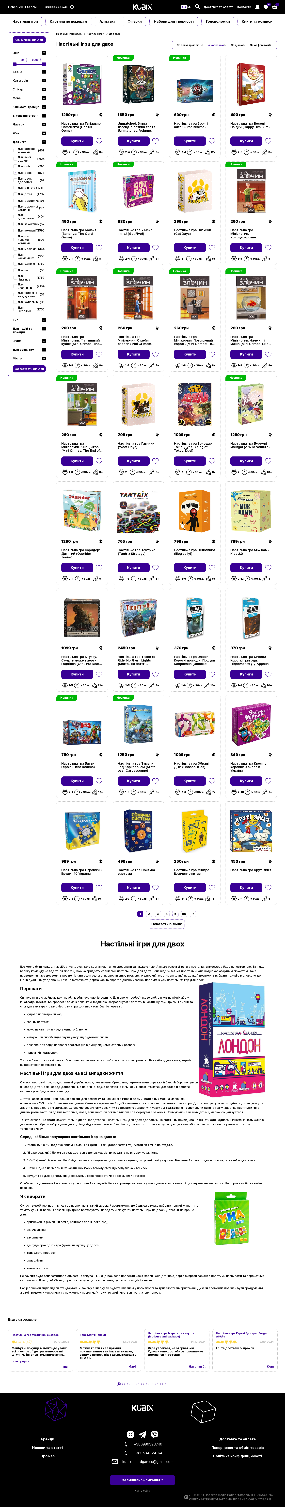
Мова (17, 98)
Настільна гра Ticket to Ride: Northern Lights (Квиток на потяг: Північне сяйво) (136, 660)
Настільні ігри (25, 21)
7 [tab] (147, 1384)
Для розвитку (23, 349)
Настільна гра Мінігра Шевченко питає (191, 872)
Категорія (20, 80)
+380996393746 (55, 7)
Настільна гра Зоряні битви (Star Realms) (191, 125)
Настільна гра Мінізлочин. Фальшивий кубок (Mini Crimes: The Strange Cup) (80, 340)
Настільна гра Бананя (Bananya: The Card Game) (78, 233)
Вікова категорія (25, 115)
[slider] (14, 64)
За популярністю (188, 45)
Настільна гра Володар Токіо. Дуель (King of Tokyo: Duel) (193, 447)
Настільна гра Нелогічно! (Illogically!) (194, 552)
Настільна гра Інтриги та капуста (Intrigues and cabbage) (171, 1335)
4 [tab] (133, 1384)
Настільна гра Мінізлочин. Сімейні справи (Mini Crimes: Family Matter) (134, 340)
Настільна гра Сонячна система (136, 872)
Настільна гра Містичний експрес (35, 1334)
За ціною (237, 45)
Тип (15, 320)
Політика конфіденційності (237, 1456)
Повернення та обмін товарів (237, 1448)
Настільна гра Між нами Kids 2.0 (249, 552)
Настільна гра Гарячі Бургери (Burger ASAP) (242, 1335)
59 (184, 914)
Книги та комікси (257, 21)
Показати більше (166, 924)
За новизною (215, 45)
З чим (17, 341)
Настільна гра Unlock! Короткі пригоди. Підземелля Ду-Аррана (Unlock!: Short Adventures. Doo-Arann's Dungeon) (250, 660)
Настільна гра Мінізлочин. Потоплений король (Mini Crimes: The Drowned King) (194, 340)
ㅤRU (189, 7)
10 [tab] (161, 1384)
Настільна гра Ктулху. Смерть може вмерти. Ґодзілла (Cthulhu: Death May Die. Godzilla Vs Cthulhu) (81, 660)
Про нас (47, 1456)
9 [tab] (157, 1384)
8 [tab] (152, 1384)
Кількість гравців (26, 107)
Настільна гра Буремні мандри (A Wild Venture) (250, 445)
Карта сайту (142, 1490)
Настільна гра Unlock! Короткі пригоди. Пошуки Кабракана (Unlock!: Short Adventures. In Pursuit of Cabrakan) (194, 660)
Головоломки (218, 21)
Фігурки (134, 21)
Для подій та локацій (22, 330)
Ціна (16, 53)
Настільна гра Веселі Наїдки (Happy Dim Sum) (250, 125)
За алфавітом (259, 45)
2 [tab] (123, 1384)
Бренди (47, 1439)
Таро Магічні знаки (93, 1334)
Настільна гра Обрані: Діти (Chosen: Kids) (191, 765)
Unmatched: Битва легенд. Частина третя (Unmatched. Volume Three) (136, 127)
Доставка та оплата (218, 7)
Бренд (17, 72)
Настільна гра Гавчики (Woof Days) (136, 445)
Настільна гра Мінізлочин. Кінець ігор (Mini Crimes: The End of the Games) (80, 447)
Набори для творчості (174, 21)
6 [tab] (142, 1384)
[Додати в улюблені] (99, 141)
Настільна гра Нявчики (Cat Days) (192, 232)
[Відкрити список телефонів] (72, 7)
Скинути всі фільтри (29, 39)
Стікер (18, 89)
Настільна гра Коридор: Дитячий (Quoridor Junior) (80, 553)
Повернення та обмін (23, 7)
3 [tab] (128, 1384)
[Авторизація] (257, 7)
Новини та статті (47, 1448)
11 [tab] (166, 1384)
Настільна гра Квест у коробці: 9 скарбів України (248, 767)
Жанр (17, 133)
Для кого (19, 142)
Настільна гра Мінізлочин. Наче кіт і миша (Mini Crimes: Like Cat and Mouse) (249, 340)
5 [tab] (138, 1384)
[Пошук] (197, 6)
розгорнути (21, 1361)
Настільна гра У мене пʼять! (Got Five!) (135, 232)
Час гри (18, 124)
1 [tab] (119, 1384)
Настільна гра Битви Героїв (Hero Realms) (78, 765)
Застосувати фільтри (29, 368)
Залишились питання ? (142, 1480)
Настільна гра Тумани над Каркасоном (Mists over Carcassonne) (136, 767)
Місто (17, 358)
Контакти (244, 7)
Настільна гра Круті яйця (250, 870)
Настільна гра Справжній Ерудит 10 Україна (81, 872)
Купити (77, 141)
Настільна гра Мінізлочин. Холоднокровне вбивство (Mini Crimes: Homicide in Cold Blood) (249, 233)
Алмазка (107, 21)
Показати (65, 361)
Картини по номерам (68, 21)
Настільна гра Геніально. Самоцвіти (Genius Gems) (81, 127)
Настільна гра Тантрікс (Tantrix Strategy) (136, 552)
